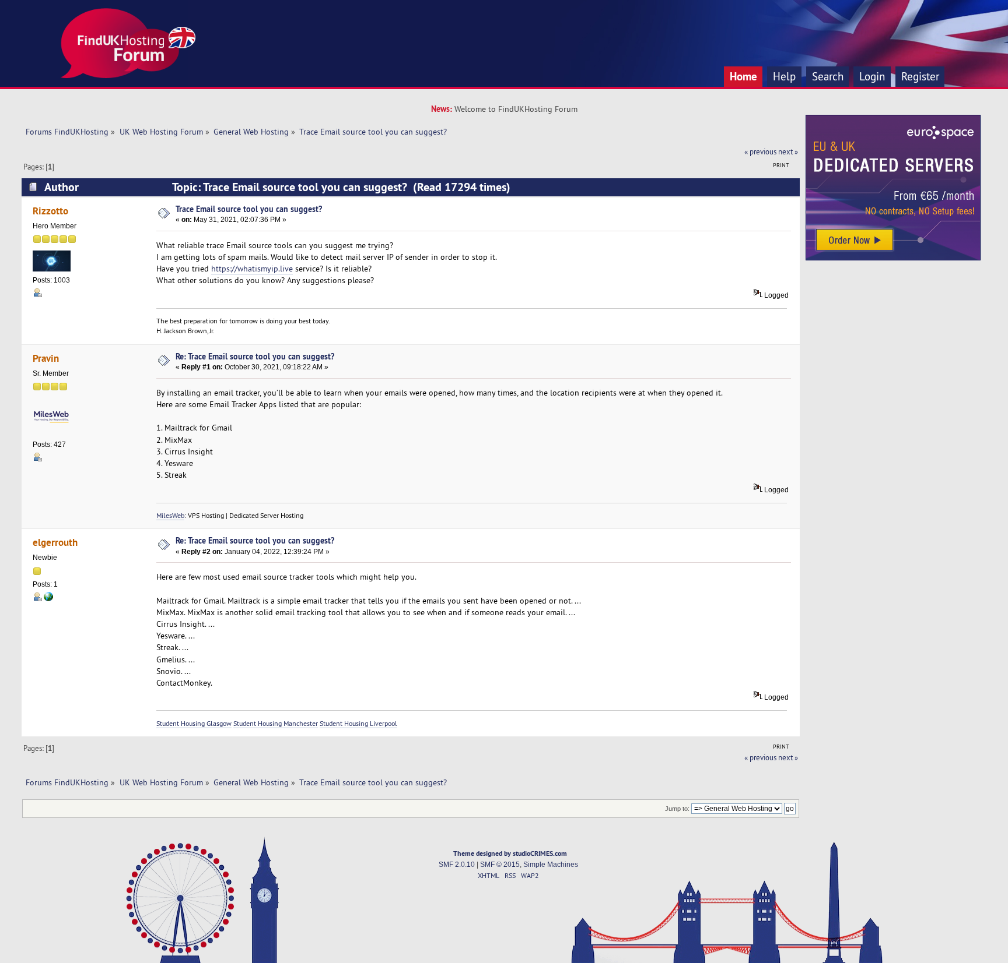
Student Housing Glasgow (194, 723)
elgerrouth (55, 542)
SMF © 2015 (500, 864)
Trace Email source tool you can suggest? (249, 208)
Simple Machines (550, 864)
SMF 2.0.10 (457, 864)
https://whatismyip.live (252, 268)
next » (788, 151)
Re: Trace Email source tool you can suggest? (255, 356)
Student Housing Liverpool (358, 723)
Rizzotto (50, 210)
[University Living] (48, 599)
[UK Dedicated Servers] (893, 257)
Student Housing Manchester (275, 723)
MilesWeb (170, 515)
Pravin (46, 358)
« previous (760, 151)
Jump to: (677, 808)
